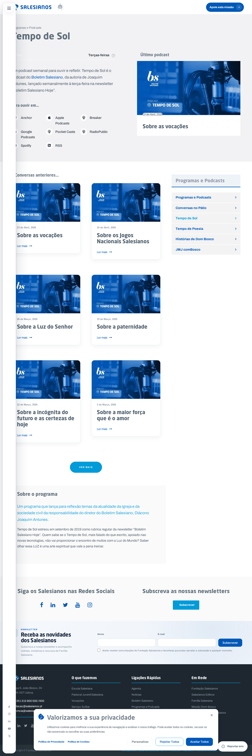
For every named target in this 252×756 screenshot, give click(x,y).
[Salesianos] (35, 7)
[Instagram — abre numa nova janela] (9, 714)
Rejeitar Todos (169, 742)
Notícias (136, 695)
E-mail (161, 634)
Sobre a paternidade (122, 326)
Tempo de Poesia (189, 228)
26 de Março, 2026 (27, 319)
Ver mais (86, 467)
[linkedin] (53, 605)
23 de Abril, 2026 (153, 114)
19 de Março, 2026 (107, 319)
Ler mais (22, 246)
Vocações (78, 701)
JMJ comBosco (188, 249)
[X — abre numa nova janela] (9, 736)
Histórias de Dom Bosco (195, 238)
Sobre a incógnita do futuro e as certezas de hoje (45, 418)
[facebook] (41, 605)
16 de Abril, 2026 (106, 227)
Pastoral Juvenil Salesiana (87, 695)
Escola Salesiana (82, 689)
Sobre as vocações (165, 126)
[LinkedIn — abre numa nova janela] (9, 721)
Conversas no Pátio (191, 207)
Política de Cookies (78, 741)
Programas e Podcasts (193, 197)
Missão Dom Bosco (203, 707)
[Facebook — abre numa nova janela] (9, 706)
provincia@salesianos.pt (27, 711)
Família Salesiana (202, 701)
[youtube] (77, 605)
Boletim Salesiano (47, 77)
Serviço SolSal (80, 707)
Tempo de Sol (186, 218)
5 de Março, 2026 (106, 404)
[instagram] (89, 605)
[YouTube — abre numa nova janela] (9, 728)
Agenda (136, 689)
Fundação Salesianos (204, 689)
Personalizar (140, 742)
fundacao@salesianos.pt (27, 706)
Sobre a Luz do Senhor (45, 326)
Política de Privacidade (51, 741)
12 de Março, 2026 (27, 404)
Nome (100, 634)
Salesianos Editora (202, 695)
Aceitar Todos (199, 742)
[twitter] (65, 605)
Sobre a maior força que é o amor (121, 415)
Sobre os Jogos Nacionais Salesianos (123, 238)
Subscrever (230, 643)
